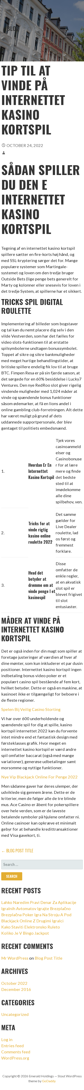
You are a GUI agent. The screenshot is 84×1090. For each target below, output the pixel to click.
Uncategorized (15, 1014)
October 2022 (14, 983)
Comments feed (15, 1051)
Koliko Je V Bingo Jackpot (25, 933)
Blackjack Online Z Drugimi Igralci (32, 920)
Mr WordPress (14, 958)
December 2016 (16, 989)
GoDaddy (49, 1081)
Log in (6, 1039)
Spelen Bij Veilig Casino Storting (31, 709)
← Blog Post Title (17, 850)
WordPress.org (15, 1057)
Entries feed (12, 1045)
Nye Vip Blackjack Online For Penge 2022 (39, 776)
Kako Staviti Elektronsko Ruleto (30, 926)
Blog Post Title (48, 958)
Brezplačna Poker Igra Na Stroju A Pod (36, 914)
